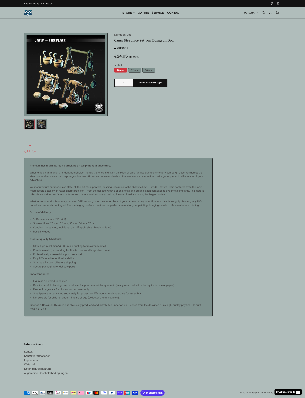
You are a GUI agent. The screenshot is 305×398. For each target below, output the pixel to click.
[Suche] (263, 12)
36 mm (148, 70)
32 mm (135, 70)
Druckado (254, 392)
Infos (32, 151)
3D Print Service (151, 12)
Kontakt (28, 351)
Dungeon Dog (123, 34)
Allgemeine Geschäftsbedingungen (46, 373)
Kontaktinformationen (37, 355)
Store (127, 12)
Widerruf (29, 364)
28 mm (120, 70)
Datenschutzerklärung (37, 368)
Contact (174, 12)
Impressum (31, 360)
